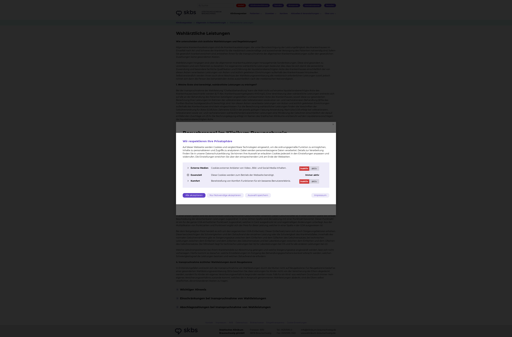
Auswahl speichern (258, 195)
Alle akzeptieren (194, 195)
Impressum (320, 195)
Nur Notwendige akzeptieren (225, 195)
